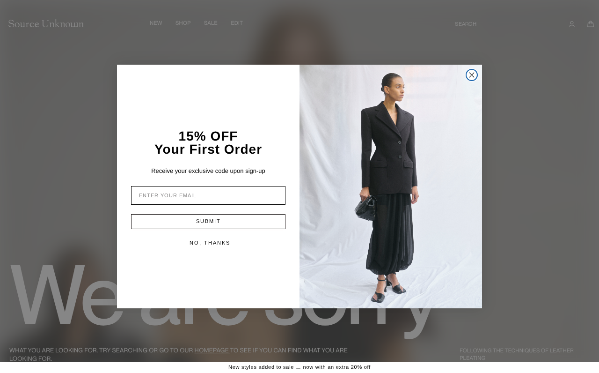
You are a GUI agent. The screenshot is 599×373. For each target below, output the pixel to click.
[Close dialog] (471, 75)
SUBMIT (208, 221)
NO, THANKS (210, 243)
